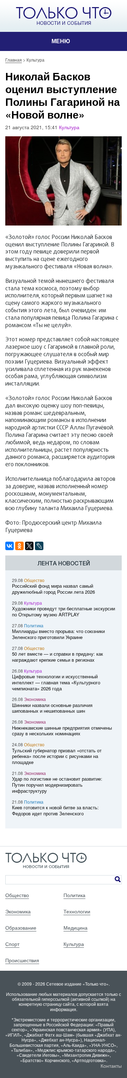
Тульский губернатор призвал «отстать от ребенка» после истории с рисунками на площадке (57, 756)
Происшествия (22, 960)
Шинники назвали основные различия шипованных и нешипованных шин (52, 708)
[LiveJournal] (39, 546)
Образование (20, 927)
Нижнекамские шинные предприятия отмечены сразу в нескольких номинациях (62, 730)
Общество (34, 580)
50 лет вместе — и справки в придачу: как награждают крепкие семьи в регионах (57, 656)
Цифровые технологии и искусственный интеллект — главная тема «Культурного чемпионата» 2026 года (56, 682)
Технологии (77, 911)
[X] (29, 546)
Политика (33, 625)
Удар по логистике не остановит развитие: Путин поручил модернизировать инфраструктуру (57, 784)
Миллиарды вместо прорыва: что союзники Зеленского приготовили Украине (58, 634)
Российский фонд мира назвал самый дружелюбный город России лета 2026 (53, 588)
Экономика (35, 699)
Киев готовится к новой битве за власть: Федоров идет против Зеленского (55, 810)
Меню (61, 41)
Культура (69, 127)
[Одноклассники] (19, 546)
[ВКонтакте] (9, 546)
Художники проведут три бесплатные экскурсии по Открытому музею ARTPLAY (63, 611)
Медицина (75, 927)
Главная (13, 60)
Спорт (12, 943)
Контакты (111, 1065)
